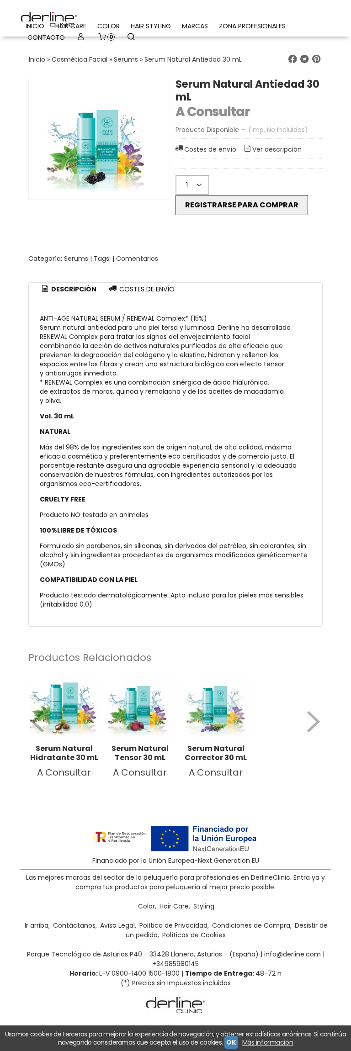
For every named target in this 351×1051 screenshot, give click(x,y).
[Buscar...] (130, 37)
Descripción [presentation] (73, 289)
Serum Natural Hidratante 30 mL (64, 753)
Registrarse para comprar (241, 205)
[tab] (69, 290)
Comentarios (137, 258)
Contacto (46, 37)
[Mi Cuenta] (81, 37)
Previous (37, 721)
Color (108, 26)
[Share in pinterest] (316, 59)
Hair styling (151, 26)
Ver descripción (277, 149)
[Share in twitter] (304, 59)
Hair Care (174, 906)
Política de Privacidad (173, 925)
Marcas (195, 26)
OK (231, 1042)
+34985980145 (175, 963)
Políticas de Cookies (194, 935)
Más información (267, 1042)
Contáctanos (74, 925)
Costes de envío (210, 149)
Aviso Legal (117, 925)
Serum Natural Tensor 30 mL (140, 753)
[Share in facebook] (292, 59)
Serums (76, 258)
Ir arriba (36, 925)
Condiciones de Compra (251, 925)
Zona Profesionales (252, 26)
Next (313, 721)
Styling (203, 906)
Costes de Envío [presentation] (146, 289)
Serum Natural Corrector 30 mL (216, 753)
